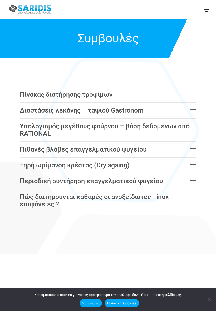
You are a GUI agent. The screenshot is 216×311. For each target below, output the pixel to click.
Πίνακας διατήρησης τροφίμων (66, 94)
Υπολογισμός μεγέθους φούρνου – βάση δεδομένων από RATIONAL (105, 129)
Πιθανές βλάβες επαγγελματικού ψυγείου (83, 149)
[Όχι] (209, 299)
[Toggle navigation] (206, 10)
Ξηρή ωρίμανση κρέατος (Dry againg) (75, 165)
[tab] (108, 95)
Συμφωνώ (91, 303)
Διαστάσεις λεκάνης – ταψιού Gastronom (82, 110)
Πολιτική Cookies (121, 303)
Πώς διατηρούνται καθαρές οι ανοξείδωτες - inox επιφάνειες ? (94, 200)
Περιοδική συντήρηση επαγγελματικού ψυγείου (91, 181)
